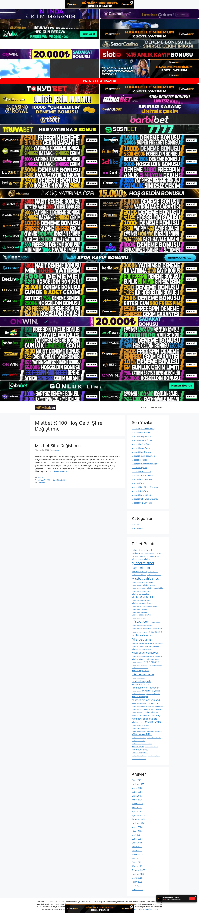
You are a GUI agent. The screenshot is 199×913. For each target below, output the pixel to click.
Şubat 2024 (137, 839)
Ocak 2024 (137, 843)
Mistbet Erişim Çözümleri (143, 456)
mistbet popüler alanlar (138, 694)
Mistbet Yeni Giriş (142, 734)
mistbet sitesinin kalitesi (155, 706)
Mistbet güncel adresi (145, 652)
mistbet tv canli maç (149, 715)
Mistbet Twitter (153, 722)
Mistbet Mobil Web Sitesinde (145, 499)
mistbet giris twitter (142, 635)
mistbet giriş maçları (138, 646)
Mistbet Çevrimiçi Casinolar (144, 464)
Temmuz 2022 (138, 870)
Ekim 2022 (136, 858)
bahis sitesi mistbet (142, 550)
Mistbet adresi (139, 571)
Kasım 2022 (137, 854)
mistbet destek (155, 622)
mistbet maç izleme (140, 684)
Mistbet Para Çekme (151, 691)
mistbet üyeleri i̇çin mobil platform (142, 744)
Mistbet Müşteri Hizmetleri (145, 687)
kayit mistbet (141, 568)
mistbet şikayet (140, 749)
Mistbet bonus (149, 585)
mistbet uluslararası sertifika (140, 725)
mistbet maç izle (141, 681)
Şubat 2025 (137, 792)
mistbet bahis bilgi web (139, 575)
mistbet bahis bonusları (154, 575)
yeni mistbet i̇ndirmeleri (139, 759)
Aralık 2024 (137, 800)
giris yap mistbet (151, 556)
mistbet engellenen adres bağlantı (142, 625)
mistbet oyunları (136, 691)
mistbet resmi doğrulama (139, 703)
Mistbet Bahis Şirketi (141, 495)
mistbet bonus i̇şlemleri (138, 588)
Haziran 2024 (138, 823)
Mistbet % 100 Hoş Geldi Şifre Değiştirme (53, 480)
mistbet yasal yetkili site (139, 731)
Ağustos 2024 (138, 815)
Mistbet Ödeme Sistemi (143, 440)
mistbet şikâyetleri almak (139, 756)
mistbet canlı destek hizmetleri (141, 600)
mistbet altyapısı (153, 572)
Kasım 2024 (137, 804)
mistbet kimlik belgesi (138, 678)
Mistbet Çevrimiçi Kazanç (143, 428)
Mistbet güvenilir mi (140, 659)
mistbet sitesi (153, 703)
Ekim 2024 (137, 807)
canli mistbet (137, 553)
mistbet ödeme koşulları (154, 738)
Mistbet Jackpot (139, 460)
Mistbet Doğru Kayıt (141, 444)
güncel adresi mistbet (141, 559)
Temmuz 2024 (138, 819)
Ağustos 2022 (138, 866)
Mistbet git (136, 649)
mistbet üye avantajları (138, 741)
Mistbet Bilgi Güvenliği (142, 503)
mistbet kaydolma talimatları (140, 668)
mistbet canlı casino (140, 594)
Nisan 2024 (137, 831)
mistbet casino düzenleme (139, 609)
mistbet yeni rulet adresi (139, 738)
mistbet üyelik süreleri (151, 747)
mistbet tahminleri (137, 712)
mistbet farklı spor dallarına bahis (142, 628)
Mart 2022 (136, 886)
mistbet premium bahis (153, 694)
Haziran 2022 (138, 874)
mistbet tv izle (138, 722)
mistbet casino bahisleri (150, 606)
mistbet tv (135, 716)
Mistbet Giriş (156, 407)
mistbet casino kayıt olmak (139, 612)
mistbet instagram (151, 662)
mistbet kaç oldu (143, 674)
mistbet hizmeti (154, 659)
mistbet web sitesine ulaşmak (140, 728)
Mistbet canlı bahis (155, 588)
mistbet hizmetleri (137, 662)
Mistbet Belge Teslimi (142, 448)
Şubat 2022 (137, 890)
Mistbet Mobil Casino (141, 471)
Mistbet (143, 407)
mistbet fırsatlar (157, 628)
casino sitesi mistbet (152, 553)
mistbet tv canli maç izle (144, 718)
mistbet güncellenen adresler (140, 656)
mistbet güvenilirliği (156, 656)
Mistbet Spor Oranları (141, 452)
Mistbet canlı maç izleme (142, 603)
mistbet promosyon (140, 697)
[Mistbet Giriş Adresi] (45, 407)
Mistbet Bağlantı (139, 468)
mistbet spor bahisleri (153, 709)
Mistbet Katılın (138, 483)
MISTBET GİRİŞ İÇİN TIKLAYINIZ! (99, 81)
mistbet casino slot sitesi (139, 618)
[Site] (49, 140)
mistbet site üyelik (137, 709)
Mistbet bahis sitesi (145, 578)
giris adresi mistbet (137, 556)
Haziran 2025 (138, 784)
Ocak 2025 (137, 796)
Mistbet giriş (141, 639)
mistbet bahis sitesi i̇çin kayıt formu (142, 582)
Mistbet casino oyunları (142, 615)
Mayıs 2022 (137, 878)
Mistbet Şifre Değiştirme (58, 445)
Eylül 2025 (136, 780)
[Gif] (99, 193)
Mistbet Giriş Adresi (140, 643)
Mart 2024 (137, 835)
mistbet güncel (146, 649)
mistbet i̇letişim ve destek (139, 665)
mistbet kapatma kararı (155, 665)
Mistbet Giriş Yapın (140, 491)
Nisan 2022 (137, 882)
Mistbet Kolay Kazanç (142, 436)
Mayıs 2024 (137, 827)
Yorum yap (42, 482)
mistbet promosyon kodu (146, 699)
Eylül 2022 (136, 862)
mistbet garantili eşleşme (139, 632)
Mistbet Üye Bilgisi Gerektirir (145, 487)
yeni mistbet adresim (154, 756)
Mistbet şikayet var (140, 753)
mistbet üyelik (138, 747)
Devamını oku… (61, 471)
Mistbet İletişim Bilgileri (142, 479)
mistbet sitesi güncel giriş (139, 706)
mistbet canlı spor (137, 606)
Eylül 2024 (136, 811)
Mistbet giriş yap (152, 646)
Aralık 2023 (137, 847)
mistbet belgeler (136, 585)
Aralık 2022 (137, 850)
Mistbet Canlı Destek (142, 597)
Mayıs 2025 (137, 788)
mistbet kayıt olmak (140, 671)
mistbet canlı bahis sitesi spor (140, 591)
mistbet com (141, 621)
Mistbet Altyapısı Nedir (142, 475)
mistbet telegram (150, 712)
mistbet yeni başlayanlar (154, 731)
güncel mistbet (143, 563)
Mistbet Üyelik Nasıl (141, 432)
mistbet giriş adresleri (156, 643)
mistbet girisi (155, 631)
